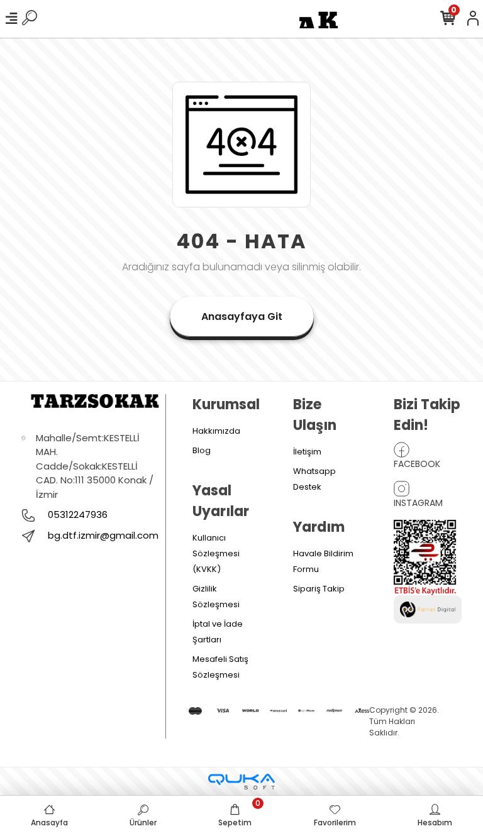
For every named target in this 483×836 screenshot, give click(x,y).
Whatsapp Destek (314, 479)
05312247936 (76, 514)
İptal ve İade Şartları (217, 632)
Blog (201, 450)
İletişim (307, 452)
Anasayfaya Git (241, 316)
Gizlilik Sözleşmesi (216, 596)
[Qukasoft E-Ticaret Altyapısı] (241, 781)
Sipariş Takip (319, 589)
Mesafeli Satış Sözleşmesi (220, 667)
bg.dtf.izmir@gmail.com (103, 535)
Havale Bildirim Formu (323, 561)
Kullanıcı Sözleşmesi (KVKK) (216, 553)
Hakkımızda (216, 431)
